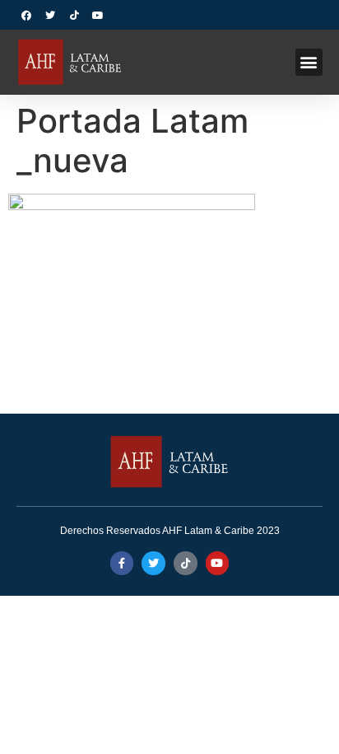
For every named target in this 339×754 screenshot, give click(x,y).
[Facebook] (26, 16)
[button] (309, 62)
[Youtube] (98, 16)
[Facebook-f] (122, 563)
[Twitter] (50, 16)
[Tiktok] (74, 16)
